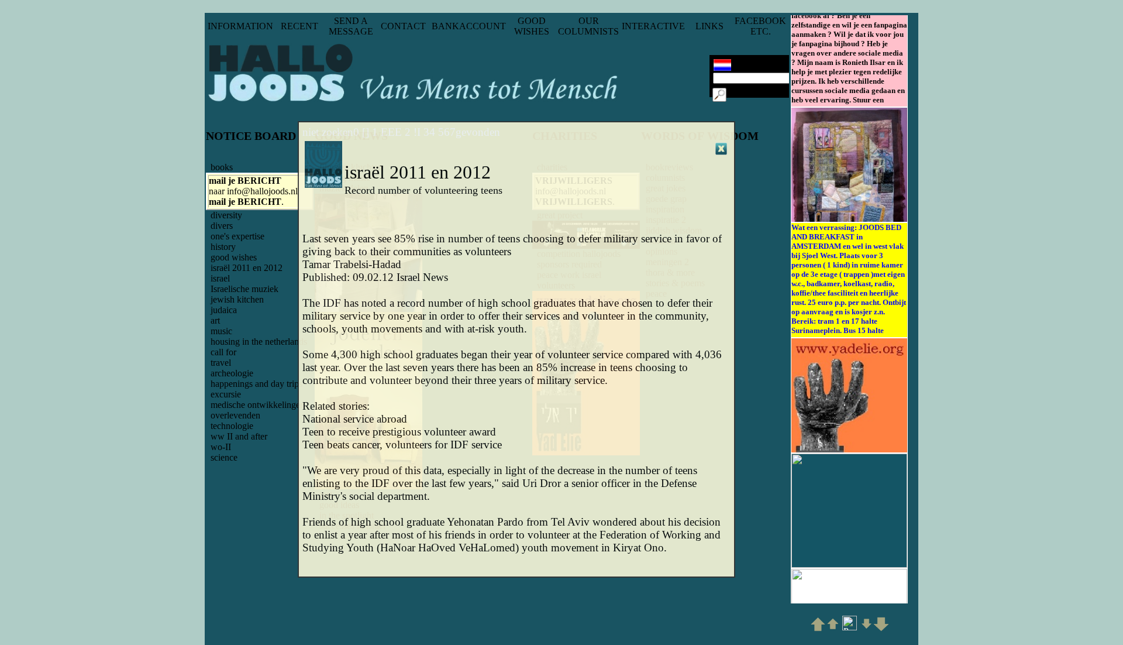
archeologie (232, 373)
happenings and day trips (256, 384)
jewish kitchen (237, 299)
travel (221, 363)
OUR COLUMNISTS (588, 26)
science (224, 457)
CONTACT (403, 26)
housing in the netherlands (259, 341)
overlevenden (235, 415)
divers (222, 226)
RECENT (299, 26)
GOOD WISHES (531, 26)
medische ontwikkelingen (258, 405)
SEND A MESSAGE (351, 26)
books (222, 167)
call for (223, 352)
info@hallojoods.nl (262, 191)
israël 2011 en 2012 (247, 268)
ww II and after (239, 436)
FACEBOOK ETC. (760, 26)
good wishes (234, 257)
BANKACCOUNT (469, 26)
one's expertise (237, 236)
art (215, 320)
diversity (226, 215)
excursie (226, 394)
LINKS (709, 26)
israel (220, 278)
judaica (224, 310)
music (221, 331)
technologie (232, 426)
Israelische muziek (244, 289)
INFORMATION (240, 26)
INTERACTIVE (653, 26)
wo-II (221, 447)
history (223, 247)
